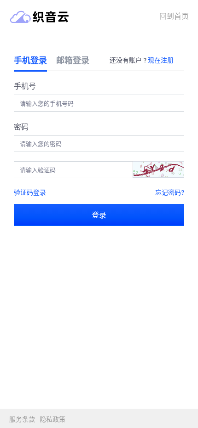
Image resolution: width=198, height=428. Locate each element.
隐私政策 (52, 419)
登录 (99, 215)
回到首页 (174, 16)
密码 (21, 126)
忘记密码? (169, 192)
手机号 (25, 85)
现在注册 (161, 60)
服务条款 (22, 419)
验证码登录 (30, 192)
